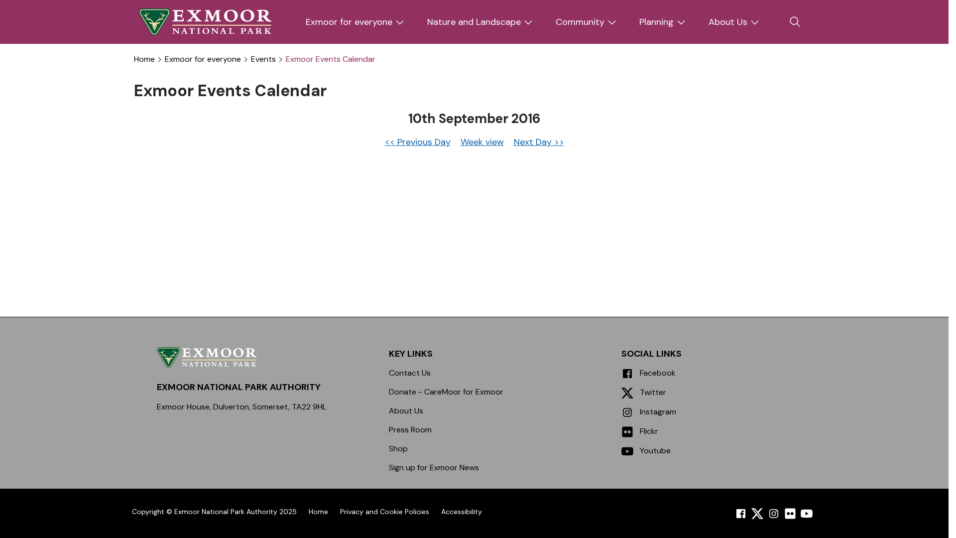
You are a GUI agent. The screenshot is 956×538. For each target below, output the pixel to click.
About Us (728, 22)
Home (144, 59)
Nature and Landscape (474, 22)
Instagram (657, 411)
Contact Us (410, 373)
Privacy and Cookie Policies (384, 511)
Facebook (657, 373)
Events (263, 59)
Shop (398, 448)
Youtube (654, 450)
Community (580, 22)
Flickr (648, 431)
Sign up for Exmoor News (434, 467)
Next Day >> (539, 142)
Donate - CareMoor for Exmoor (446, 392)
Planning (656, 22)
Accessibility (461, 511)
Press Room (410, 429)
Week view (482, 142)
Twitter (652, 392)
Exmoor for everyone (349, 22)
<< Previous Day (418, 142)
